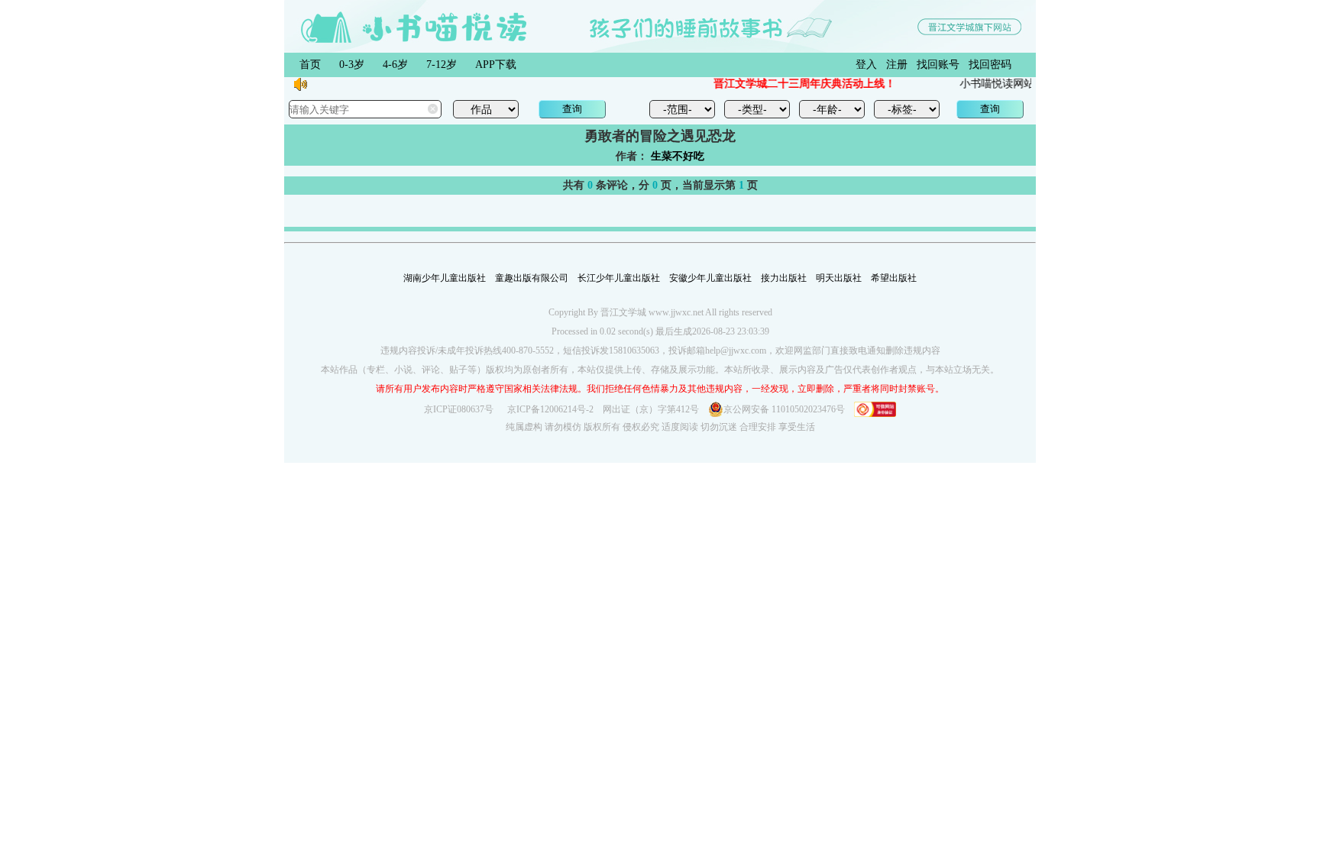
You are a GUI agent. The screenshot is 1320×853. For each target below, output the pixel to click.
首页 (310, 64)
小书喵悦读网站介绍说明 (1012, 83)
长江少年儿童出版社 (619, 278)
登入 (866, 64)
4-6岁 (395, 64)
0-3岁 (351, 64)
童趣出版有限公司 (531, 278)
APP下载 (495, 64)
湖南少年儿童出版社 (444, 278)
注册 (896, 64)
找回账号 (938, 64)
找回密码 (990, 64)
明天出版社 (839, 278)
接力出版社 (784, 278)
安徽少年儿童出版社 (710, 278)
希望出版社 (894, 278)
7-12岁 (441, 64)
